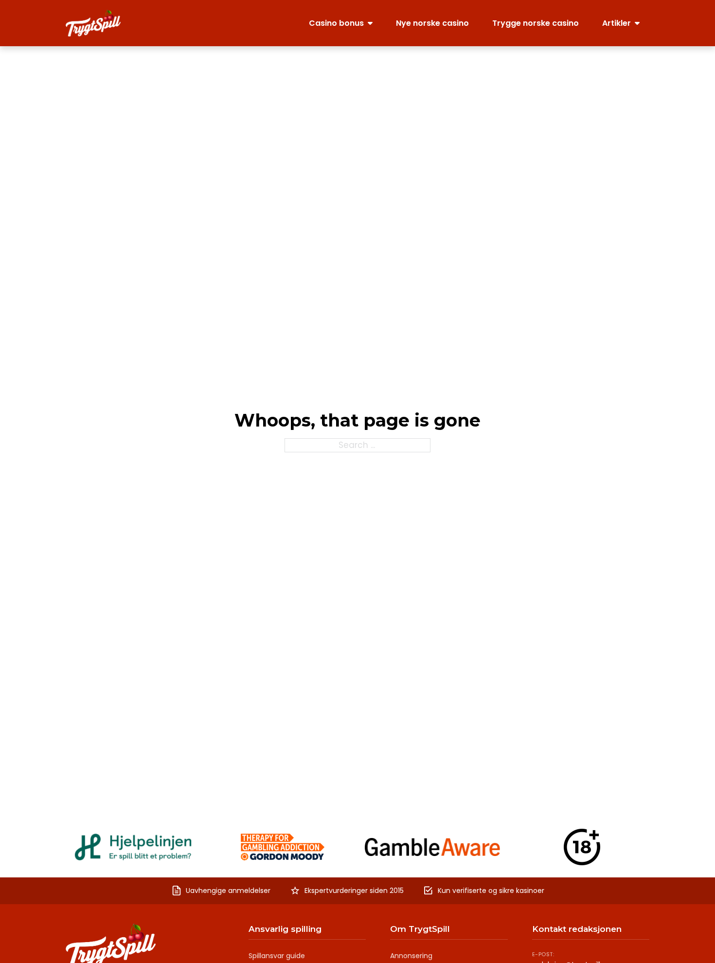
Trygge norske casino (535, 23)
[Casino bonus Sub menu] (370, 23)
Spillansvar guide (277, 956)
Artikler (616, 23)
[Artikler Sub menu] (637, 23)
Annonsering (411, 956)
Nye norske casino (432, 23)
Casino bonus (336, 23)
